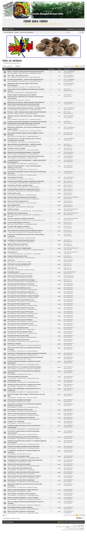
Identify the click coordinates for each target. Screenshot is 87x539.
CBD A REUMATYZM (13, 205)
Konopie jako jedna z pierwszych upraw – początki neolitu (26, 108)
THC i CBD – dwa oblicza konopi (17, 75)
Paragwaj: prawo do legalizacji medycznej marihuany (24, 460)
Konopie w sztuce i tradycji (16, 148)
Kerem (12, 100)
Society (13, 203)
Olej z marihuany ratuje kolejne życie (19, 468)
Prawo (27, 100)
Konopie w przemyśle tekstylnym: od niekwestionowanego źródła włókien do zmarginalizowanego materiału (26, 122)
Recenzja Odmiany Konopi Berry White (20, 332)
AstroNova (13, 105)
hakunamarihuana (16, 199)
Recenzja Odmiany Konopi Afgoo (18, 336)
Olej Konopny (35, 199)
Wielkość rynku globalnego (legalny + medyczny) (23, 152)
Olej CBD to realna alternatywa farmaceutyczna (23, 472)
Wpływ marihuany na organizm (17, 244)
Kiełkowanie (31, 242)
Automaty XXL (12, 268)
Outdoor (31, 179)
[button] (84, 66)
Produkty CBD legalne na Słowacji (18, 226)
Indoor (29, 261)
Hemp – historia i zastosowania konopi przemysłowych (25, 71)
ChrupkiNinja (14, 73)
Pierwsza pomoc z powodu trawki (18, 456)
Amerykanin (14, 179)
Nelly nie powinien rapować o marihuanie (21, 511)
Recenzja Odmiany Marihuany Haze (19, 288)
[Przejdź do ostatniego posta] (74, 71)
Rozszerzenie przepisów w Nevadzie (19, 400)
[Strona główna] (12, 22)
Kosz (27, 246)
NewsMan (13, 158)
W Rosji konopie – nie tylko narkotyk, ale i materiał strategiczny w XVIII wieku (24, 139)
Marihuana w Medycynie (34, 191)
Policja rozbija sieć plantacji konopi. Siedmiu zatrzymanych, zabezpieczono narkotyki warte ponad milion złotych (25, 96)
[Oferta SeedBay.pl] (43, 47)
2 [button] (78, 66)
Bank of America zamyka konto (17, 201)
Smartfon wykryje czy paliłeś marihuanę (20, 218)
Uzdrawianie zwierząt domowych (18, 340)
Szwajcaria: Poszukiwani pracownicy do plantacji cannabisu (27, 353)
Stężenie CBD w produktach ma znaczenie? (21, 197)
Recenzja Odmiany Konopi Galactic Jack (20, 300)
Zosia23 (13, 195)
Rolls (12, 125)
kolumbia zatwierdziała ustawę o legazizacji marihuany (25, 181)
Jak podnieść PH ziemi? (15, 177)
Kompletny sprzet (13, 272)
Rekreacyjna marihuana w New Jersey (20, 409)
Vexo (12, 92)
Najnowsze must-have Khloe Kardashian (20, 480)
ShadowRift (14, 87)
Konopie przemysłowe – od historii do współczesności (25, 79)
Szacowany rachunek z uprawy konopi (20, 185)
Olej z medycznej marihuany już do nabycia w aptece (25, 230)
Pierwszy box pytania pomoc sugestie (20, 276)
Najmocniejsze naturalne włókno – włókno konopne (24, 144)
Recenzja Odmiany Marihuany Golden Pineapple (23, 296)
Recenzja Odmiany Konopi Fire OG (18, 304)
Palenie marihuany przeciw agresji (18, 464)
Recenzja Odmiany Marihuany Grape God (21, 292)
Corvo (12, 224)
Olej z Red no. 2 (12, 252)
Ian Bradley (81, 525)
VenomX (13, 136)
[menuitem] (11, 29)
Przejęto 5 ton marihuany (15, 421)
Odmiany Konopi (32, 158)
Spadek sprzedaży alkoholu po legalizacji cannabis (24, 384)
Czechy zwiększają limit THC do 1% (18, 222)
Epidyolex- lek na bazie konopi (17, 213)
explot (12, 246)
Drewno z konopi (12, 209)
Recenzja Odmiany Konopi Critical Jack (20, 312)
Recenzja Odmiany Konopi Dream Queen (20, 308)
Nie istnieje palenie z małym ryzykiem (20, 507)
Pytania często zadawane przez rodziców (21, 417)
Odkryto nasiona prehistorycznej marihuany (22, 413)
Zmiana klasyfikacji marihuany (17, 376)
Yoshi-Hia (13, 261)
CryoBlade (13, 77)
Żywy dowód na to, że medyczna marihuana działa (24, 367)
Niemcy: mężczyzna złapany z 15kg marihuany (22, 490)
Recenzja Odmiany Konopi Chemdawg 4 (20, 316)
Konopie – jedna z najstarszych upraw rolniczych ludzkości (26, 112)
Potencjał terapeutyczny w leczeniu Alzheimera (23, 437)
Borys (14, 232)
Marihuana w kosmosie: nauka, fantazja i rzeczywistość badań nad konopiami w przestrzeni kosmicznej (25, 103)
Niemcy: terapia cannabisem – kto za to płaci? (22, 498)
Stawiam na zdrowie (14, 344)
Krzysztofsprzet (14, 273)
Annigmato (14, 277)
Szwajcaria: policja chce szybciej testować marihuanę (25, 357)
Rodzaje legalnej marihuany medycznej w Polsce (23, 189)
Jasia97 (15, 183)
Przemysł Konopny (33, 154)
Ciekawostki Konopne (35, 73)
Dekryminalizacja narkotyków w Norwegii (20, 280)
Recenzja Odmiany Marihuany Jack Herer (20, 284)
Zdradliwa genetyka (14, 380)
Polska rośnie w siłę (13, 193)
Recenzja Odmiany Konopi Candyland (19, 320)
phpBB (67, 526)
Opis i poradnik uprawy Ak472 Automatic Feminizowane (25, 156)
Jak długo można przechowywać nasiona (21, 240)
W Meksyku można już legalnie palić (19, 248)
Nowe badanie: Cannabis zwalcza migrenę (21, 494)
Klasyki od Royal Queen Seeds (17, 256)
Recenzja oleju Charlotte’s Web (17, 328)
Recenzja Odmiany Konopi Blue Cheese (20, 324)
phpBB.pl (82, 528)
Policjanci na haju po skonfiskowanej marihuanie (23, 446)
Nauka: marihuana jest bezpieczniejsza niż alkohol (24, 476)
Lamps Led (11, 260)
